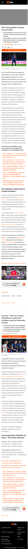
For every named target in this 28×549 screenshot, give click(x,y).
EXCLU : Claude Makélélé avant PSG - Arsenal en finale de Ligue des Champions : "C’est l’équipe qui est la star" (14, 175)
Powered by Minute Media (11, 547)
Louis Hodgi (7, 333)
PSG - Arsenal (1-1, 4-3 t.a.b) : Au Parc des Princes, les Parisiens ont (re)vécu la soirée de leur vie (14, 155)
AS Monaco (17, 213)
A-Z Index (20, 539)
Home (3, 302)
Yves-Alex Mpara (8, 44)
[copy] (11, 47)
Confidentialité (5, 528)
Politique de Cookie (20, 528)
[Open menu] (2, 2)
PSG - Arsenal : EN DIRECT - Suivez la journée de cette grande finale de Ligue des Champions (14, 168)
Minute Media (5, 536)
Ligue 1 (13, 295)
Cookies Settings (6, 544)
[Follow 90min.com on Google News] (24, 284)
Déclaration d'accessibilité (5, 540)
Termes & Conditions (7, 532)
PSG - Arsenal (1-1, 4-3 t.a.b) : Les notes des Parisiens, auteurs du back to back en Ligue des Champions (14, 162)
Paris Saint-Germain (6, 295)
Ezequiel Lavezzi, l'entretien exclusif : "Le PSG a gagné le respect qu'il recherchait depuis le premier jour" (14, 182)
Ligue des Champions (8, 224)
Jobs (18, 536)
